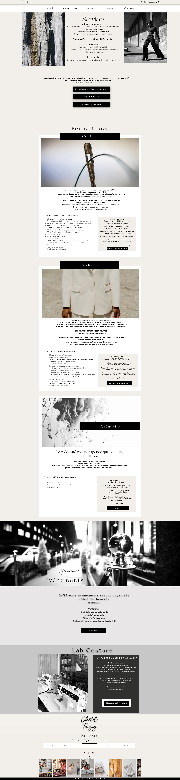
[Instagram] (145, 2)
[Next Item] (137, 768)
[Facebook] (141, 2)
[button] (22, 1)
